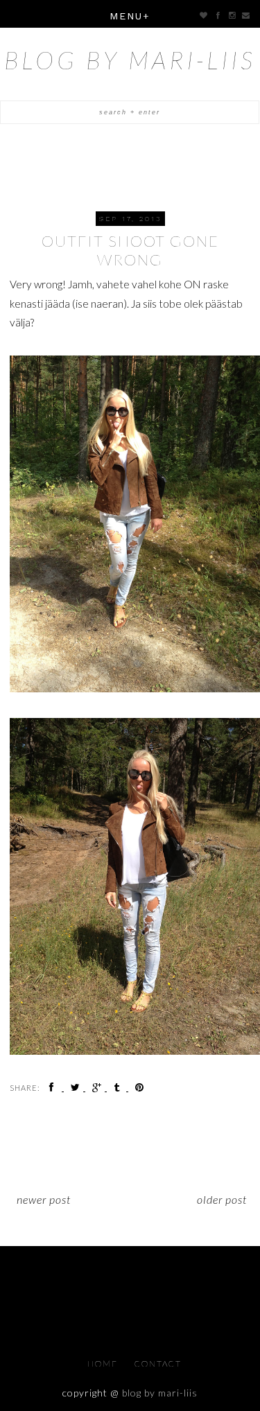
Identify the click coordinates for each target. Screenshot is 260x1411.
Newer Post (44, 1199)
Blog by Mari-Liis (130, 59)
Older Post (222, 1199)
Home (104, 1363)
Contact (158, 1363)
